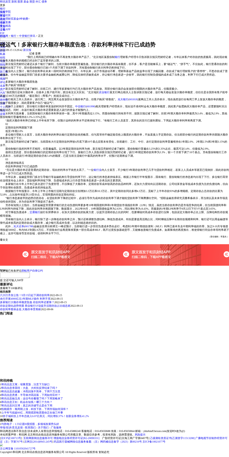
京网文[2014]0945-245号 (38, 441)
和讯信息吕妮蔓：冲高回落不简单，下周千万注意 (30, 391)
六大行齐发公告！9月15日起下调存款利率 (25, 295)
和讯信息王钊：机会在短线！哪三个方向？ (26, 402)
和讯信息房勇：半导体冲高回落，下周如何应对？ (30, 395)
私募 (2, 54)
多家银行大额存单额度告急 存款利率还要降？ (27, 302)
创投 (2, 57)
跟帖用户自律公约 (32, 270)
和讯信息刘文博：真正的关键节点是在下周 (26, 405)
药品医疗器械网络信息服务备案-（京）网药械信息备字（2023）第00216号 (98, 441)
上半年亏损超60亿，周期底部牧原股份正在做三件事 (32, 412)
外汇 (38, 1)
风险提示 (140, 434)
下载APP (5, 29)
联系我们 (30, 427)
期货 (32, 1)
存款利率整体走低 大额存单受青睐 (20, 309)
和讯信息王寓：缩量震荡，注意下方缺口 (25, 384)
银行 (2, 8)
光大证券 (18, 226)
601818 (133, 99)
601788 (29, 226)
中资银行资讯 (27, 35)
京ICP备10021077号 (153, 441)
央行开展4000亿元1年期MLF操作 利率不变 (25, 298)
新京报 (27, 50)
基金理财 (5, 18)
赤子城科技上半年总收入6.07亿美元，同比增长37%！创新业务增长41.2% (46, 416)
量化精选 (5, 25)
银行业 (98, 169)
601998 (91, 106)
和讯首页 (5, 1)
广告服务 (56, 427)
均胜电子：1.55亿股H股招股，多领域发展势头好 (30, 424)
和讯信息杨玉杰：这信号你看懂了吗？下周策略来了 (32, 398)
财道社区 (5, 15)
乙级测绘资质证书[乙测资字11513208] (172, 438)
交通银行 (35, 212)
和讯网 (4, 35)
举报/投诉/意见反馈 (11, 427)
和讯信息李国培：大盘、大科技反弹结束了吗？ (29, 387)
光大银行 (123, 99)
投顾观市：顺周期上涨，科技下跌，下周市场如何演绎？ (34, 409)
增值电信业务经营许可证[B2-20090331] (76, 438)
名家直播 (5, 22)
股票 (20, 1)
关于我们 (43, 427)
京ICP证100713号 (11, 438)
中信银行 (80, 106)
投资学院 (5, 11)
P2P (2, 33)
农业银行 (104, 92)
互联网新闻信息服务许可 (38, 438)
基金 (26, 1)
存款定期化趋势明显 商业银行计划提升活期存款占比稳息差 (35, 305)
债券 (44, 1)
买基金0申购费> (20, 18)
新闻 (14, 1)
